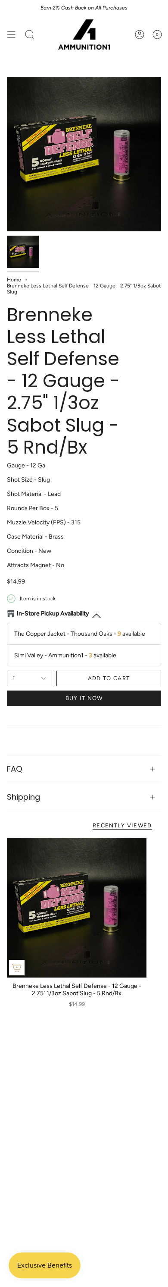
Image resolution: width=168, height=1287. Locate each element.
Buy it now (84, 698)
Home (14, 280)
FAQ (14, 768)
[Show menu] (11, 34)
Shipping (23, 797)
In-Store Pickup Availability (53, 613)
